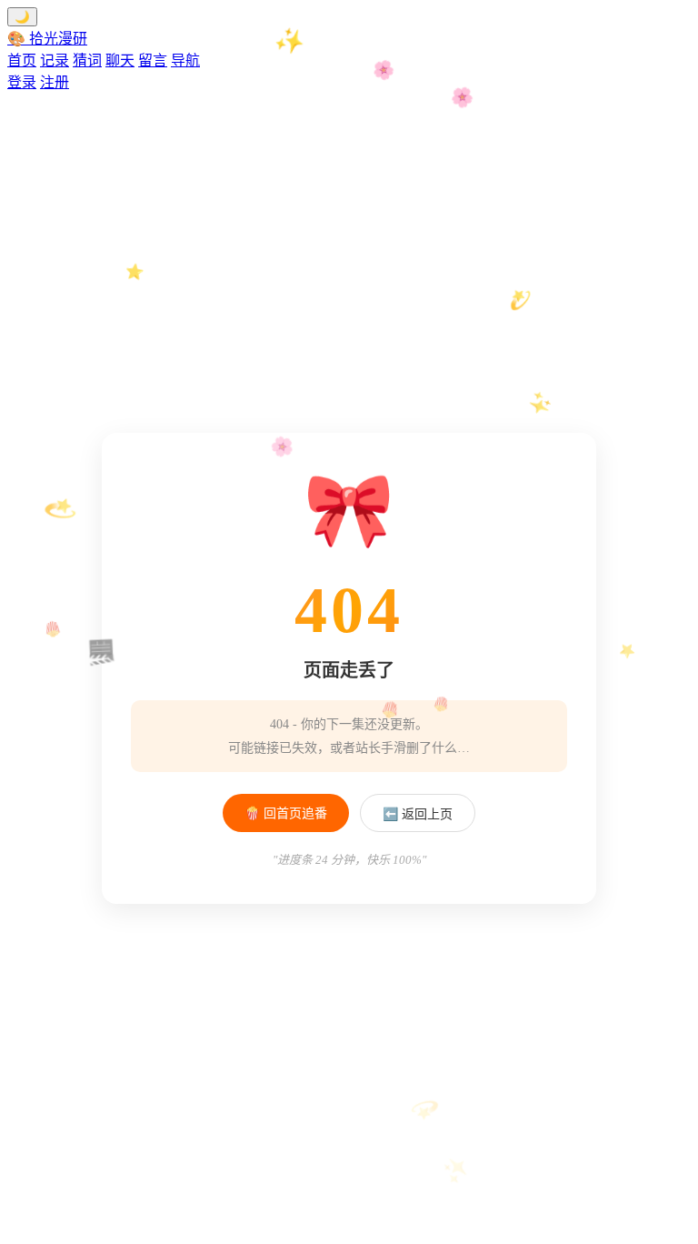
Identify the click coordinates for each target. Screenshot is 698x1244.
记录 (54, 60)
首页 (21, 60)
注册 (54, 82)
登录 (21, 82)
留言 (152, 60)
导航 (185, 60)
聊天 (120, 60)
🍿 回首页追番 (285, 813)
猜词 (87, 60)
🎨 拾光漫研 (47, 38)
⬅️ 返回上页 (418, 814)
